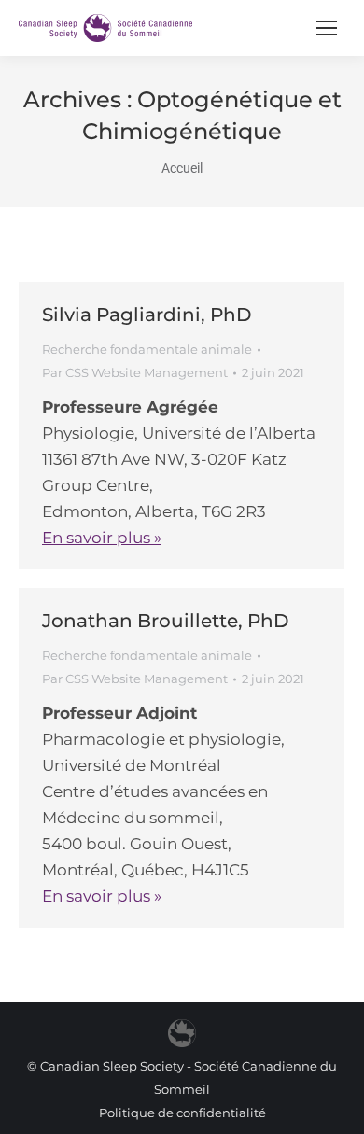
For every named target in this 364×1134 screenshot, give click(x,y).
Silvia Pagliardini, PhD (147, 314)
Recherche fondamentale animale (147, 349)
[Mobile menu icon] (326, 28)
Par (135, 372)
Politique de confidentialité (182, 1112)
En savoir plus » (101, 537)
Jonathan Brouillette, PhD (165, 620)
